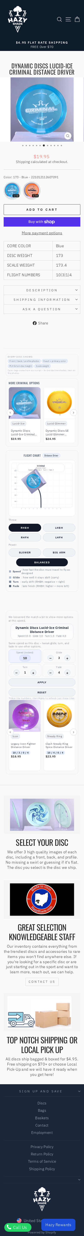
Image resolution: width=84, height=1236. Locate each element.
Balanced (42, 562)
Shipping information (42, 300)
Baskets (42, 1118)
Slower (25, 552)
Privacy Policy (42, 1146)
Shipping (23, 162)
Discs (41, 1103)
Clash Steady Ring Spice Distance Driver (59, 745)
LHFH (59, 537)
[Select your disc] (42, 814)
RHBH (25, 527)
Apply (42, 682)
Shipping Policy (42, 1169)
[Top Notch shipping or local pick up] (42, 1012)
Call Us (19, 1227)
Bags (42, 1110)
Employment (42, 1132)
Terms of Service (42, 1161)
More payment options (42, 232)
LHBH (59, 527)
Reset (42, 692)
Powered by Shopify (42, 1232)
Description (42, 290)
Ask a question (42, 309)
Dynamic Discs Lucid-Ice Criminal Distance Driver (23, 432)
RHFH (25, 537)
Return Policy (42, 1154)
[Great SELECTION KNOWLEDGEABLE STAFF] (42, 899)
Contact (41, 1125)
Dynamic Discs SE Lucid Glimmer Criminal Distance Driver (57, 432)
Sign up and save (41, 1091)
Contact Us (42, 982)
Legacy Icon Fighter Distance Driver (23, 745)
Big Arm (59, 552)
